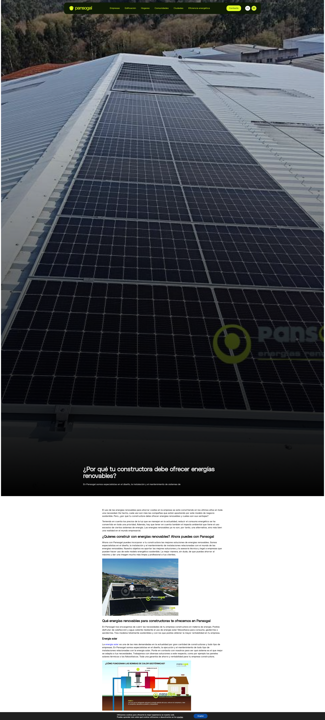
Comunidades (162, 8)
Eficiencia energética (199, 8)
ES (254, 8)
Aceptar (200, 716)
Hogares (145, 8)
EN (248, 8)
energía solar (112, 644)
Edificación (130, 8)
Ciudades (178, 8)
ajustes (180, 717)
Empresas (115, 8)
